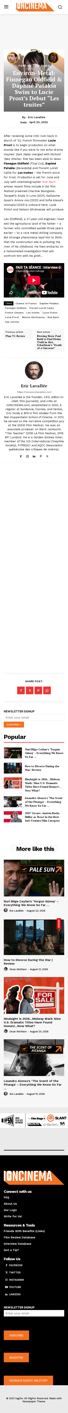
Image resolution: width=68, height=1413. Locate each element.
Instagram (16, 1279)
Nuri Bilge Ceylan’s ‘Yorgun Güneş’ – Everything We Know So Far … (44, 753)
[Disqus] (34, 518)
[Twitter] (47, 455)
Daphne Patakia (49, 303)
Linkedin (15, 1294)
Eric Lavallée (36, 117)
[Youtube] (6, 1287)
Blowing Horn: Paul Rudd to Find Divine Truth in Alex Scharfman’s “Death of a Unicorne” (49, 342)
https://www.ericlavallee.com (34, 392)
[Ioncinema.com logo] (35, 6)
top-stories (12, 322)
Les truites (33, 312)
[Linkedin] (34, 455)
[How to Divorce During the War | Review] (13, 768)
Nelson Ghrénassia (33, 317)
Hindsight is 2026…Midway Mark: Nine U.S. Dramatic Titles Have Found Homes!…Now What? (43, 784)
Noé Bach (49, 182)
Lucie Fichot (50, 312)
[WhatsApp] (47, 690)
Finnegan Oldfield (15, 308)
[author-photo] (6, 910)
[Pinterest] (40, 455)
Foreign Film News (34, 65)
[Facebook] (20, 455)
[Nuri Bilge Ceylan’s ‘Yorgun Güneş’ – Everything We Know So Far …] (13, 753)
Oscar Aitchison (18, 969)
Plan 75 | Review (15, 336)
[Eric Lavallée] (34, 370)
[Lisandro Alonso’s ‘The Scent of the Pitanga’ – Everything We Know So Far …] (13, 801)
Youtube (15, 1287)
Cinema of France (26, 303)
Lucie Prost (12, 317)
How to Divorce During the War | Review (42, 768)
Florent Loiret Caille (41, 308)
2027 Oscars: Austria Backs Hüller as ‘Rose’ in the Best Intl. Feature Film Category (42, 816)
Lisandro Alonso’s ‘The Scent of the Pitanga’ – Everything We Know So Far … (44, 801)
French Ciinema (14, 312)
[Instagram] (27, 455)
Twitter (14, 1272)
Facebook (16, 1265)
